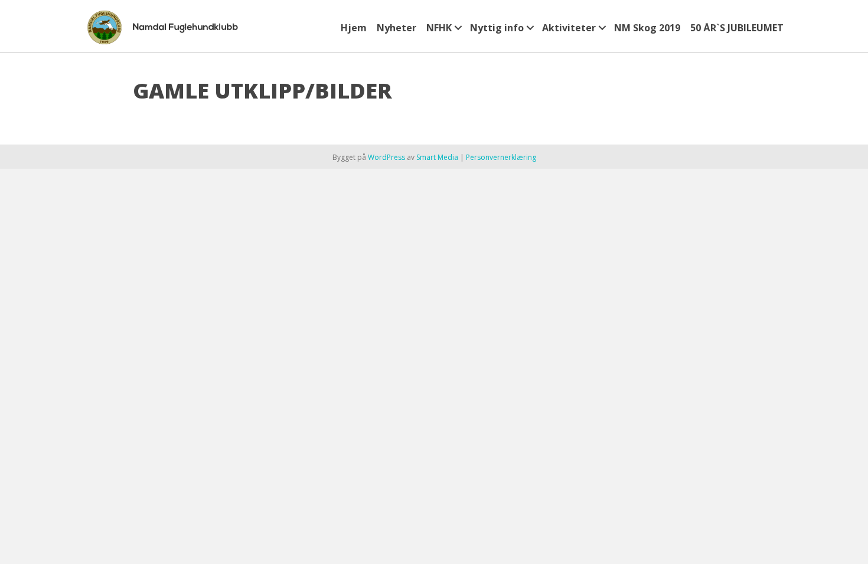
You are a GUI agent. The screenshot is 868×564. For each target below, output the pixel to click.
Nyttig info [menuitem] (497, 27)
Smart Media (437, 157)
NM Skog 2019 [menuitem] (647, 27)
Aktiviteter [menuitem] (569, 27)
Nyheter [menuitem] (396, 27)
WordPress (386, 157)
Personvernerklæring (501, 157)
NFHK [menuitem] (439, 27)
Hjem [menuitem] (354, 27)
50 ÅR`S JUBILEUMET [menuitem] (737, 27)
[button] (458, 28)
